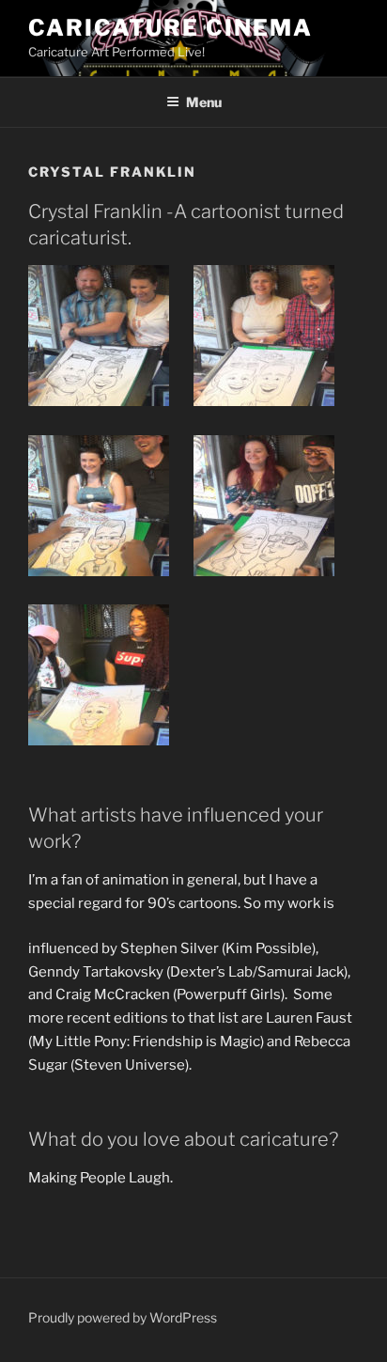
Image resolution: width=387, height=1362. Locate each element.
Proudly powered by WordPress (122, 1317)
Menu (204, 102)
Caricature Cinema (170, 27)
